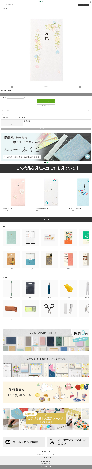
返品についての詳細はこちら (8, 110)
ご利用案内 (43, 457)
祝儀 (4, 8)
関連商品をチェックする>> (46, 128)
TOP (1, 8)
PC (50, 466)
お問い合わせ (4, 114)
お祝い (7, 8)
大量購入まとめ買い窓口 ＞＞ (46, 462)
